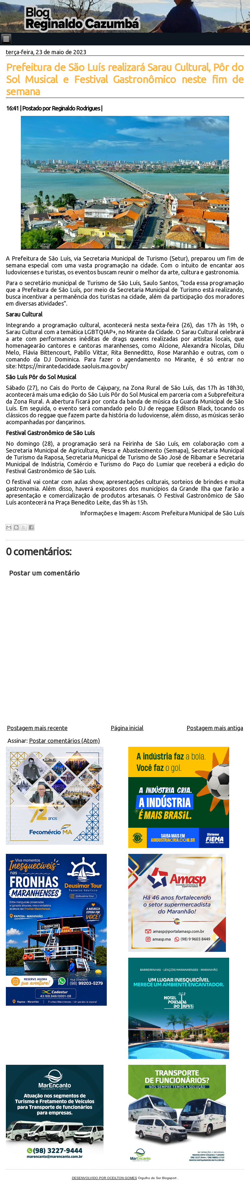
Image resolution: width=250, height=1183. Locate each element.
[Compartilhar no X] (24, 527)
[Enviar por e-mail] (9, 527)
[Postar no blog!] (16, 527)
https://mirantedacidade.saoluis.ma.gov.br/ (73, 366)
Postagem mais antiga (215, 728)
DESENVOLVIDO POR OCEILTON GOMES (104, 1178)
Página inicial (127, 728)
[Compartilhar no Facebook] (31, 527)
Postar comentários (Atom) (64, 740)
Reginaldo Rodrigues (76, 108)
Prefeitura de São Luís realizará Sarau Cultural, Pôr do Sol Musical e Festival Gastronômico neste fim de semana (125, 79)
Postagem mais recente (37, 728)
